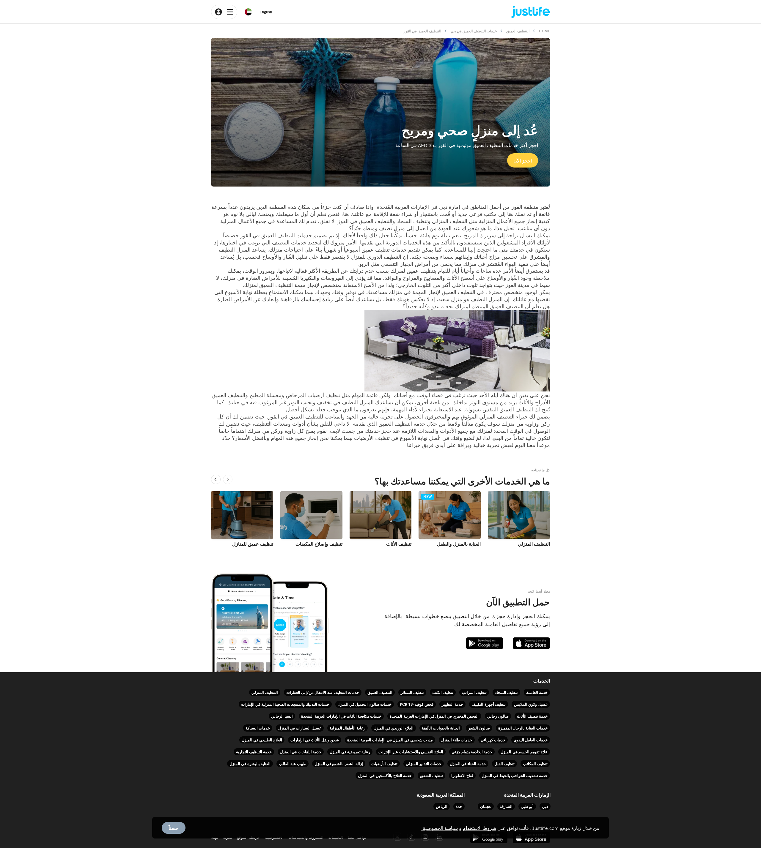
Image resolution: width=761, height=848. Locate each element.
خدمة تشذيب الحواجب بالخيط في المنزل (515, 775)
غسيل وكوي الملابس (531, 704)
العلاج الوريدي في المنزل (393, 728)
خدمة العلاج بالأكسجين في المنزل (385, 775)
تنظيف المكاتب (535, 763)
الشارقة (506, 806)
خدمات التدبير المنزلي (423, 763)
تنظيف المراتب (474, 692)
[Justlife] (530, 12)
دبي (545, 806)
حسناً (174, 828)
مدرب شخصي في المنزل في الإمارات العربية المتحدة (390, 740)
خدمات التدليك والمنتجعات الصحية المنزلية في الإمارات (285, 704)
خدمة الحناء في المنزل (468, 763)
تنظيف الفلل (504, 763)
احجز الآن (522, 160)
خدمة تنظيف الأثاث (532, 716)
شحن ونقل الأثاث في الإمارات (314, 740)
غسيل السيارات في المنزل (299, 728)
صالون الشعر (479, 728)
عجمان (485, 806)
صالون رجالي (498, 716)
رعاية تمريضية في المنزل (350, 751)
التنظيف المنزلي (264, 692)
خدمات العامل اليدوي (531, 740)
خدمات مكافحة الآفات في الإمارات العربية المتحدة (341, 716)
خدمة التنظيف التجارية (254, 751)
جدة (459, 806)
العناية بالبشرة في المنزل (249, 763)
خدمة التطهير (452, 704)
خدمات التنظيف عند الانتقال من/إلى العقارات (322, 692)
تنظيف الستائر (412, 692)
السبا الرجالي (282, 716)
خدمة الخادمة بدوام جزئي (472, 751)
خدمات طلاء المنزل (456, 740)
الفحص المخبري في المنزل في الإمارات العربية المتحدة (434, 716)
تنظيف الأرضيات (384, 763)
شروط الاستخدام (479, 828)
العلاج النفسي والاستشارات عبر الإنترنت (410, 751)
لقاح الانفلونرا (462, 775)
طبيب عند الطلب (292, 763)
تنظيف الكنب (442, 692)
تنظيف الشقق (431, 775)
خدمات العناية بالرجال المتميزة (523, 728)
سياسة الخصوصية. (439, 828)
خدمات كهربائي (493, 740)
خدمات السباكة (258, 728)
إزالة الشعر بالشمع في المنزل (339, 763)
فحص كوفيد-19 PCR (416, 704)
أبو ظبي (527, 806)
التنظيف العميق (379, 692)
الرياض (441, 806)
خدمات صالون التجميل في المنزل (365, 704)
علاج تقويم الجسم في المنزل (524, 751)
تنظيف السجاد (506, 692)
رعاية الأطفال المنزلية (347, 728)
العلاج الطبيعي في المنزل (262, 740)
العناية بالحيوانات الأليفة (441, 728)
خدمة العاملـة (537, 692)
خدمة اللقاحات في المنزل (300, 751)
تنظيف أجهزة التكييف (488, 704)
